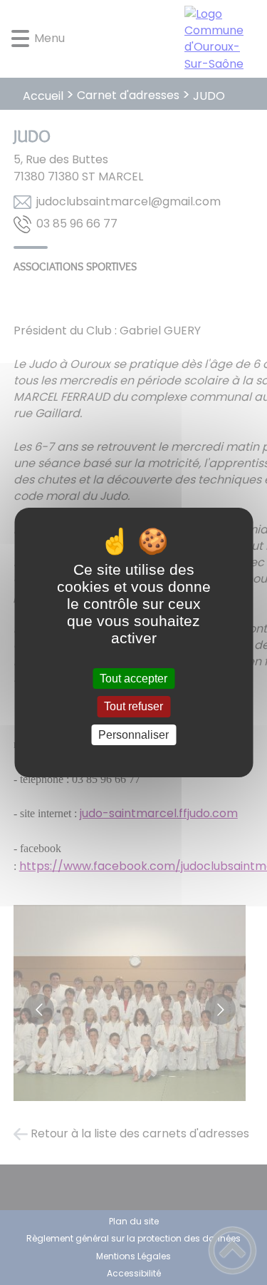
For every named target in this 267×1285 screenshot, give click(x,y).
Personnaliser (133, 735)
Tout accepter (133, 678)
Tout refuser (133, 707)
